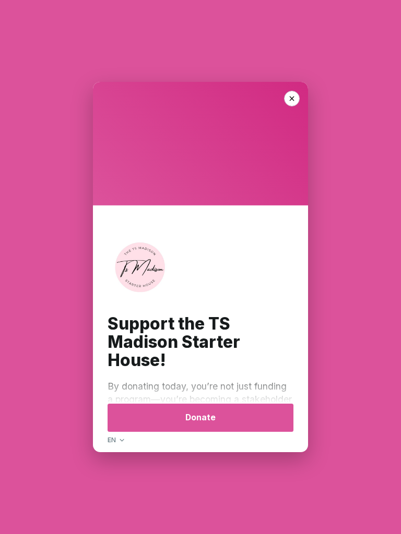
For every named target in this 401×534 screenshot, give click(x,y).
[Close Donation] (292, 98)
